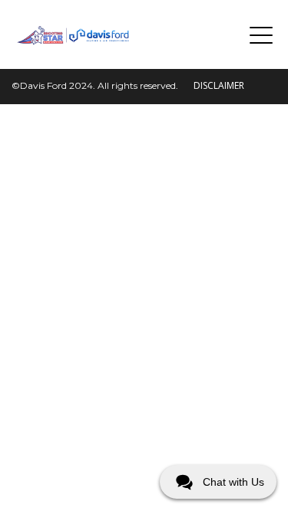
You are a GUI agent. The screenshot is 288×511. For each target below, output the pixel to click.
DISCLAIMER (219, 85)
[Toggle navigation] (261, 34)
